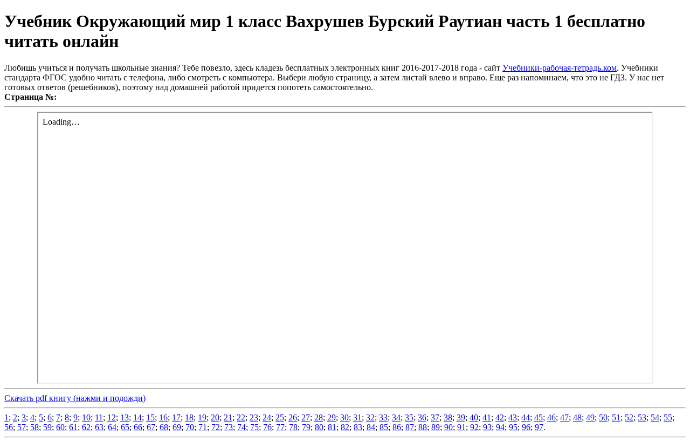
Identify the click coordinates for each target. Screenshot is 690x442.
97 (539, 427)
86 (396, 427)
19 (202, 417)
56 (8, 427)
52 (629, 417)
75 (254, 427)
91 (461, 427)
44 (525, 417)
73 (228, 427)
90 (448, 427)
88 (422, 427)
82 (345, 427)
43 (512, 417)
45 (538, 417)
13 (124, 417)
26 (292, 417)
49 (590, 417)
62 (86, 427)
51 (616, 417)
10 (86, 417)
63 (99, 427)
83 (358, 427)
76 (267, 427)
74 (241, 427)
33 (383, 417)
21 (228, 417)
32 (370, 417)
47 (564, 417)
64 (112, 427)
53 (642, 417)
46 (551, 417)
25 (279, 417)
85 (384, 427)
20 (215, 417)
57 (21, 427)
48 (577, 417)
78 (293, 427)
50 (603, 417)
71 (202, 427)
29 (331, 417)
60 (60, 427)
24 (267, 417)
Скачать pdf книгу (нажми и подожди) (75, 398)
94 (500, 427)
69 (176, 427)
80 (319, 427)
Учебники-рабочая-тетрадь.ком (559, 67)
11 (99, 417)
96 (526, 427)
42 (499, 417)
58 (34, 427)
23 (254, 417)
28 (318, 417)
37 (435, 417)
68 (164, 427)
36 (422, 417)
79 (306, 427)
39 (461, 417)
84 (371, 427)
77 (280, 427)
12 (111, 417)
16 (163, 417)
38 (448, 417)
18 (189, 417)
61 (73, 427)
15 (150, 417)
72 (215, 427)
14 (137, 417)
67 (151, 427)
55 (668, 417)
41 (486, 417)
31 (357, 417)
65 (125, 427)
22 (241, 417)
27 (305, 417)
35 (409, 417)
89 (435, 427)
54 (655, 417)
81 (332, 427)
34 (396, 417)
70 (189, 427)
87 (409, 427)
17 (176, 417)
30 (344, 417)
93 (487, 427)
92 (474, 427)
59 (47, 427)
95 (513, 427)
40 (474, 417)
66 (138, 427)
